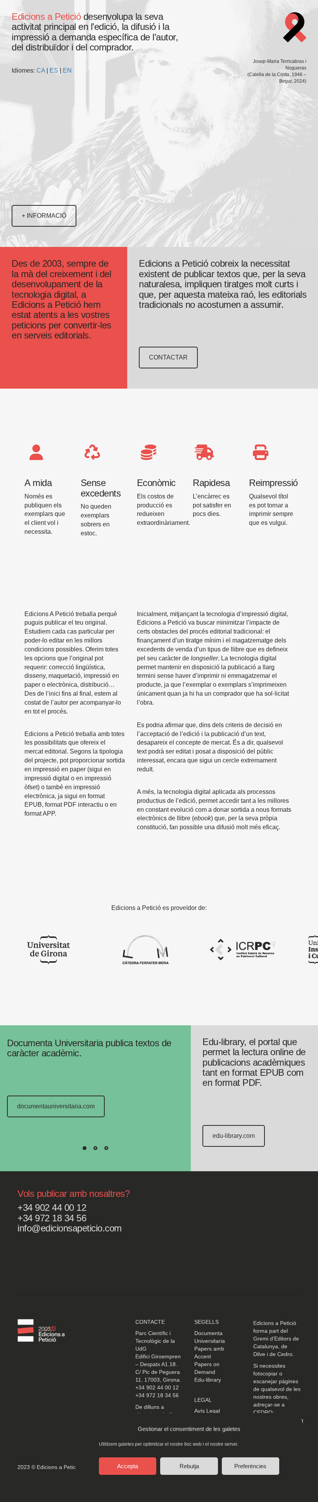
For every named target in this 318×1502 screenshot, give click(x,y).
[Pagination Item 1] (84, 1148)
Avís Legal (207, 1411)
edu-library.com (234, 1135)
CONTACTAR (168, 357)
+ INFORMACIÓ (44, 215)
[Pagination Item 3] (106, 1148)
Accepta (127, 1466)
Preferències (250, 1466)
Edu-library (207, 1380)
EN (67, 70)
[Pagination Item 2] (95, 1148)
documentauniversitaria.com (56, 1106)
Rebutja (189, 1466)
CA (40, 70)
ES (54, 70)
